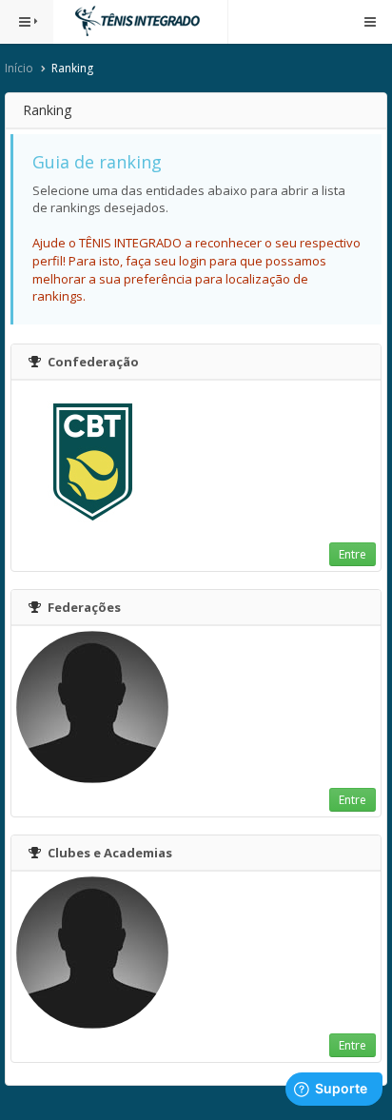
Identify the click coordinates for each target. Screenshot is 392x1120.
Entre (352, 554)
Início (19, 68)
